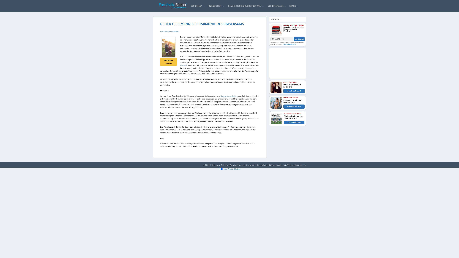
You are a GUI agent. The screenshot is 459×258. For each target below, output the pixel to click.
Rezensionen (214, 6)
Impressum (250, 165)
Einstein (183, 65)
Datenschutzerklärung (266, 165)
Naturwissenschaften (229, 96)
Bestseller (196, 6)
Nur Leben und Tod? (294, 106)
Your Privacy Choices (232, 169)
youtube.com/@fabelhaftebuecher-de (291, 165)
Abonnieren (299, 39)
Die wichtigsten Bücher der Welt (244, 6)
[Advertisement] (287, 63)
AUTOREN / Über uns (211, 165)
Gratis (292, 6)
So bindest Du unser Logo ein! (233, 165)
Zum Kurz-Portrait (294, 91)
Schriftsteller (275, 6)
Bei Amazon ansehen (168, 61)
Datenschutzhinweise (290, 44)
